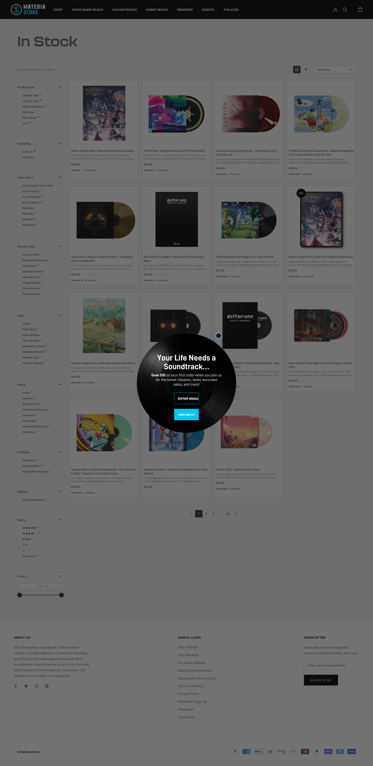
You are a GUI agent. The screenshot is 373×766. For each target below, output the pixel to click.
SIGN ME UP (187, 414)
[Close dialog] (218, 335)
